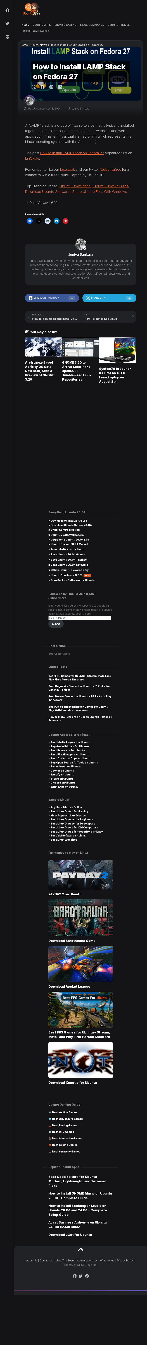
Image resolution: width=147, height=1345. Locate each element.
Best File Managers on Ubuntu (70, 754)
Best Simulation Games (67, 1138)
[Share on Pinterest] (51, 87)
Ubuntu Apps (42, 24)
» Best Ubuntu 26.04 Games (66, 554)
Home (24, 45)
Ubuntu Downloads (75, 186)
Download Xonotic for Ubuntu (72, 1082)
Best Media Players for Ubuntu (70, 742)
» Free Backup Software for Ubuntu (71, 580)
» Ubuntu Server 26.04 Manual (68, 544)
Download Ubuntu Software (47, 192)
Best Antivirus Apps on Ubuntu (71, 758)
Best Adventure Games (67, 1118)
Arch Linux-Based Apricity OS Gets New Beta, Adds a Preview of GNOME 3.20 (39, 371)
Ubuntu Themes (119, 24)
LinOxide (32, 158)
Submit (56, 623)
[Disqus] (80, 437)
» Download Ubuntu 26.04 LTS (67, 520)
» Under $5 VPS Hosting (64, 529)
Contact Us (46, 1260)
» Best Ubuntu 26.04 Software (68, 564)
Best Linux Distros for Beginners (72, 819)
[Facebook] (7, 10)
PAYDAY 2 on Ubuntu (64, 894)
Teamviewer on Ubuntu (65, 766)
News (25, 24)
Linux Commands (92, 24)
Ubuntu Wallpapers (35, 31)
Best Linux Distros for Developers (73, 823)
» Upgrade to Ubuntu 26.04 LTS (68, 539)
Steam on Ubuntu (62, 778)
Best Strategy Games (66, 1151)
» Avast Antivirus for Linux (66, 549)
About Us (31, 1260)
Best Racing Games (64, 1125)
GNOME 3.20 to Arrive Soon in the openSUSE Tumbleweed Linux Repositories (76, 371)
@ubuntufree (110, 169)
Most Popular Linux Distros (68, 815)
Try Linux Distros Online (66, 807)
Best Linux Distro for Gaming (69, 811)
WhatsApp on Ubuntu (64, 786)
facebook (67, 169)
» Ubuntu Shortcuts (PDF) (69, 575)
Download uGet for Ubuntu (70, 1235)
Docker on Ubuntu (62, 770)
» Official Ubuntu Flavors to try (68, 569)
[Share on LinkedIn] (60, 87)
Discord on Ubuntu (63, 782)
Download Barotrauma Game (72, 941)
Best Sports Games (65, 1144)
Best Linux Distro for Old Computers (74, 827)
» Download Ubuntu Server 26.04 (70, 525)
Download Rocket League (69, 986)
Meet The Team (65, 1260)
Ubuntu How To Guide (111, 186)
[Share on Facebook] (42, 87)
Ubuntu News (39, 45)
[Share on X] (34, 87)
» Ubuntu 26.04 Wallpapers (66, 534)
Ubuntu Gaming (65, 24)
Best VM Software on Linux (68, 835)
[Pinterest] (7, 37)
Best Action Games (64, 1112)
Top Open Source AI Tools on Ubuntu (74, 762)
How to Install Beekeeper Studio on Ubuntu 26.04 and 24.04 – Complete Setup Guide (77, 1210)
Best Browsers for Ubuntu (68, 750)
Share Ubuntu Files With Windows (99, 192)
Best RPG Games (63, 1131)
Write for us (107, 1260)
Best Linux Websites (64, 839)
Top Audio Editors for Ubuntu (70, 746)
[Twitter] (7, 24)
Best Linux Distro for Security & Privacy (77, 831)
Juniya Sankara (80, 108)
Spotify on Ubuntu (62, 774)
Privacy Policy (125, 1260)
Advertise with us (87, 1260)
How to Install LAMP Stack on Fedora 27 (72, 153)
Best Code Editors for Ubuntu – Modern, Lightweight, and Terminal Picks (77, 1181)
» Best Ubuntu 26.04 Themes (67, 559)
